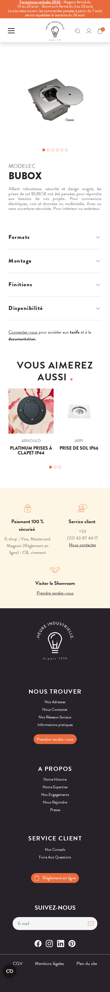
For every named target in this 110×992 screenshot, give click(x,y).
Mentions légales (49, 963)
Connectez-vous (23, 332)
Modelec (22, 166)
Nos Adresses (55, 702)
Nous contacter (82, 545)
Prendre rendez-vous (55, 593)
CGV (18, 963)
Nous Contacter (55, 710)
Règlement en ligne (59, 878)
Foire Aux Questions (55, 857)
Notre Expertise (55, 787)
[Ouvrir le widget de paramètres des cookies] (9, 971)
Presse (55, 810)
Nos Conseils (55, 850)
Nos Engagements (55, 795)
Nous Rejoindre (55, 802)
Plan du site (86, 963)
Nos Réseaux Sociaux (55, 717)
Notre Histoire (55, 779)
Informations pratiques (55, 725)
